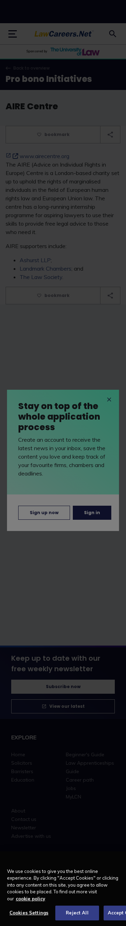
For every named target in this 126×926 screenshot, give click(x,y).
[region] (63, 888)
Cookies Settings (28, 912)
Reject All (77, 912)
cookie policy (30, 898)
